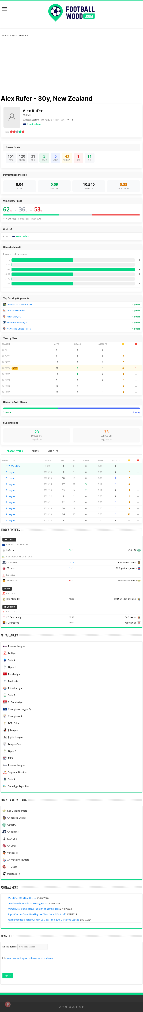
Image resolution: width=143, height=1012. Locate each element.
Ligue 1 (12, 667)
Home (4, 35)
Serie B (12, 695)
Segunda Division (17, 772)
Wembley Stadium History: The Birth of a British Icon (34, 909)
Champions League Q (19, 709)
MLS (10, 758)
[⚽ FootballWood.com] (71, 12)
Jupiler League (15, 737)
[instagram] (79, 1007)
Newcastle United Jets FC (19, 328)
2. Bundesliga (15, 702)
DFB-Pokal (13, 723)
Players (13, 35)
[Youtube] (73, 1007)
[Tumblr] (77, 1007)
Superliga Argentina (18, 786)
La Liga (12, 653)
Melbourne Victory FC (17, 322)
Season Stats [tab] (15, 451)
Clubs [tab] (35, 451)
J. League (13, 730)
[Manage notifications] (7, 1004)
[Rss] (60, 1007)
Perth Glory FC (14, 316)
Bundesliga (14, 674)
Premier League (16, 646)
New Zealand (34, 124)
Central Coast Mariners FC (20, 304)
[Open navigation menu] (4, 9)
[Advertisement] (71, 66)
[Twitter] (66, 1007)
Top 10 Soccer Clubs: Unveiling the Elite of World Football (36, 914)
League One (14, 744)
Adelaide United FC (16, 310)
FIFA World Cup (13, 466)
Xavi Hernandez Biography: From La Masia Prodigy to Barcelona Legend (43, 919)
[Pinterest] (70, 1007)
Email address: (9, 946)
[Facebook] (63, 1007)
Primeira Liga (15, 688)
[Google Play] (83, 1007)
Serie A (12, 660)
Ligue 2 (12, 751)
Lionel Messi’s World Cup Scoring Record (28, 903)
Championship (15, 716)
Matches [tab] (53, 451)
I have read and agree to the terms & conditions (29, 958)
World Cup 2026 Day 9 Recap (22, 898)
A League (10, 472)
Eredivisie (13, 681)
